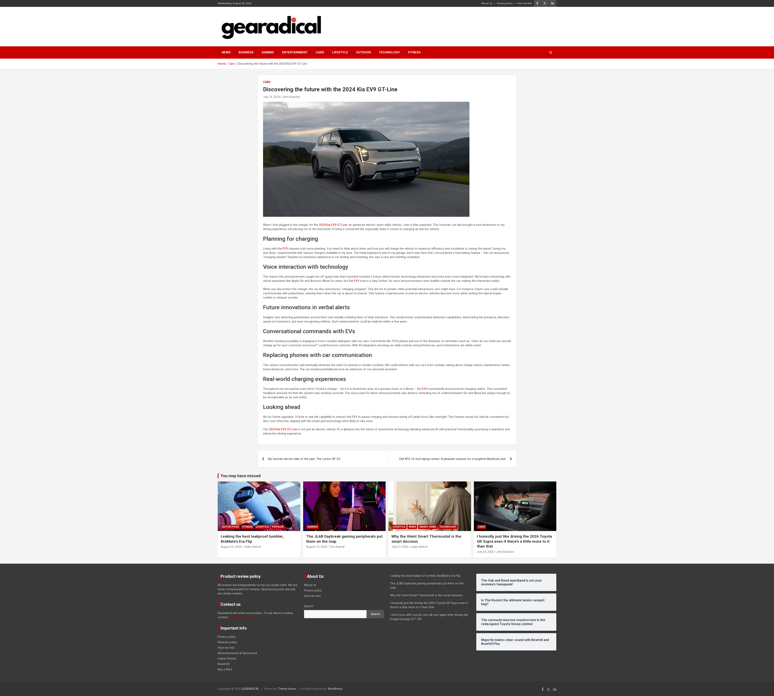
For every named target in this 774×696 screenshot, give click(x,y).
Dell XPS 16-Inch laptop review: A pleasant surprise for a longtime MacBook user (452, 459)
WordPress (335, 689)
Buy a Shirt (225, 669)
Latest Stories (227, 658)
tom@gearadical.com (243, 617)
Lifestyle (340, 52)
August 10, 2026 (316, 546)
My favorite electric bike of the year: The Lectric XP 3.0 (304, 459)
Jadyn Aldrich (252, 546)
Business (246, 52)
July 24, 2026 (485, 551)
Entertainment (295, 52)
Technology (389, 52)
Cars (320, 52)
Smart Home (427, 526)
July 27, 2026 (399, 546)
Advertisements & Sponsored (237, 653)
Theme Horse (287, 689)
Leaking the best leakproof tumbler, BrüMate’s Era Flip (425, 576)
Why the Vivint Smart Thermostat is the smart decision (426, 595)
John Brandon (291, 97)
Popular (278, 526)
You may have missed (241, 475)
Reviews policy (227, 642)
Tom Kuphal (336, 546)
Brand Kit (224, 664)
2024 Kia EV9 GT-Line (333, 225)
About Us (486, 3)
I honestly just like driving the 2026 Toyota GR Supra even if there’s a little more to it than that (514, 541)
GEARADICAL (250, 689)
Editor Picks (230, 526)
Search (308, 606)
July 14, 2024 (271, 97)
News (226, 52)
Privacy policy (505, 3)
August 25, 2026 (231, 546)
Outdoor (363, 52)
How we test (524, 3)
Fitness (414, 52)
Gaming (268, 52)
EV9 (285, 248)
